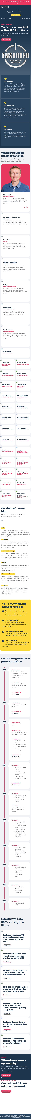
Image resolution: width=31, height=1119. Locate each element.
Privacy (15, 1115)
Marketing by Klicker (16, 1117)
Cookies (23, 1115)
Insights (20, 11)
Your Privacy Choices (16, 1116)
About (8, 10)
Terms (19, 1115)
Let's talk (15, 15)
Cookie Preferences (26, 1116)
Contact (9, 12)
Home (4, 18)
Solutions (18, 10)
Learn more (6, 1075)
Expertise (9, 11)
